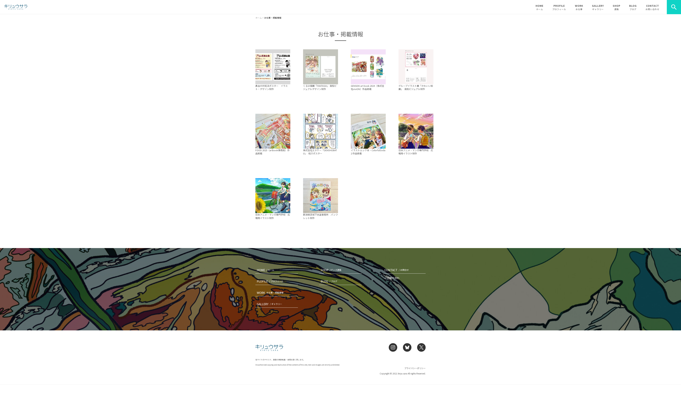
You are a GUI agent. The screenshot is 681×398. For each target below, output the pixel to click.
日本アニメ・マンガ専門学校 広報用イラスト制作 (415, 152)
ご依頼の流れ (391, 278)
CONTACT (652, 7)
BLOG (633, 7)
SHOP (616, 7)
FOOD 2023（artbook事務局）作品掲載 (272, 152)
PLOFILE (270, 281)
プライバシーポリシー (415, 368)
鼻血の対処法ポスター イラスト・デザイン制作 (271, 87)
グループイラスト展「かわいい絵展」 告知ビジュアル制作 (415, 87)
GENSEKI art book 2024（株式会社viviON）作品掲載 (367, 87)
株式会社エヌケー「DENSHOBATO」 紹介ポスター (320, 152)
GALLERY (598, 7)
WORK (579, 7)
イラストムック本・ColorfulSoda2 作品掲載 (368, 152)
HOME (539, 7)
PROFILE (559, 7)
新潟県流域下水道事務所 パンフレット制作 (320, 216)
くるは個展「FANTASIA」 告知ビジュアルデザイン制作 (320, 87)
